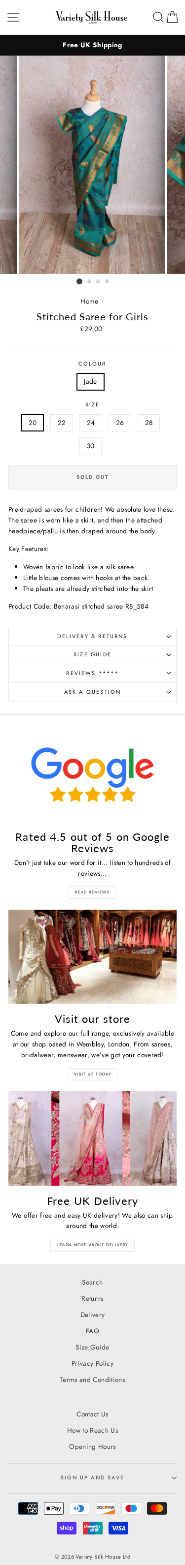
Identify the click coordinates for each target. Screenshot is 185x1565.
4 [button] (107, 281)
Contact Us (92, 1414)
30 (91, 446)
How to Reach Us (92, 1430)
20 (33, 423)
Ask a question (92, 692)
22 (62, 423)
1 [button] (79, 281)
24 (91, 423)
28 (149, 423)
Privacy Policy (92, 1363)
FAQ (92, 1331)
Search (92, 1282)
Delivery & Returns (92, 636)
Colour (92, 364)
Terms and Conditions (92, 1379)
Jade (90, 381)
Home (89, 301)
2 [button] (89, 281)
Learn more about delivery (92, 1245)
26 (120, 423)
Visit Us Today (92, 1074)
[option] (92, 45)
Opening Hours (92, 1446)
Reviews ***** (92, 673)
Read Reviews (92, 892)
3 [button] (98, 281)
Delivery (92, 1315)
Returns (92, 1298)
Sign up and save (92, 1477)
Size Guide (92, 654)
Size (92, 404)
